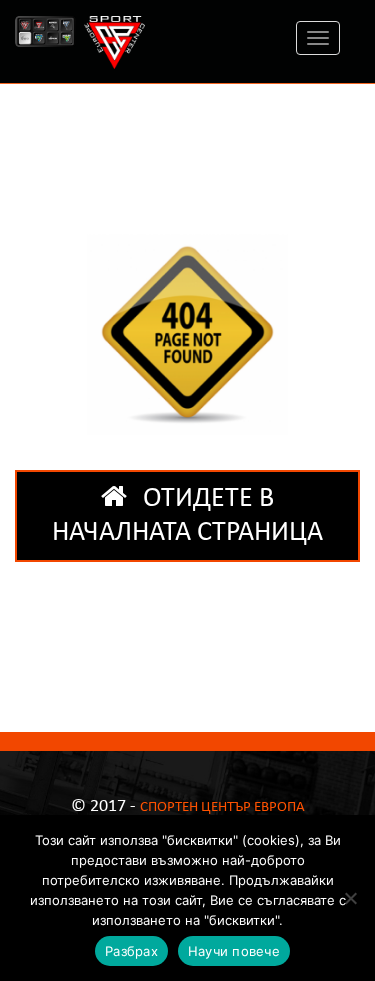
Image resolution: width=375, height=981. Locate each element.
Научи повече (234, 951)
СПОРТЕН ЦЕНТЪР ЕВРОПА (222, 807)
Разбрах (131, 951)
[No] (350, 898)
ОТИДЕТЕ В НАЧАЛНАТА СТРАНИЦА (187, 516)
